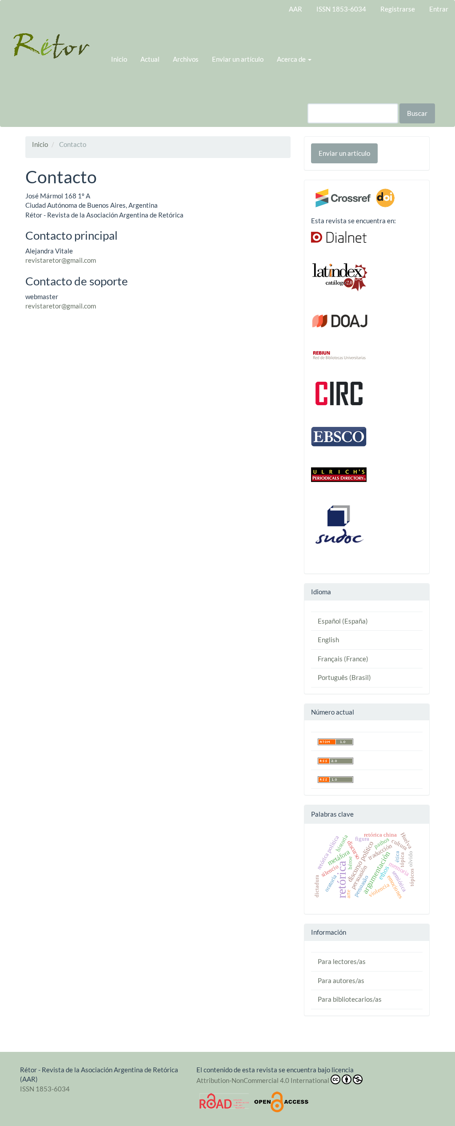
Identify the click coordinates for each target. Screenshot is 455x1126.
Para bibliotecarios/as (350, 999)
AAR (295, 9)
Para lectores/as (342, 961)
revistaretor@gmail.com (60, 260)
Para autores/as (341, 980)
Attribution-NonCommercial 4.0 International (262, 1080)
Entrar (438, 9)
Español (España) (343, 621)
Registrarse (397, 9)
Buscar (417, 113)
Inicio (119, 59)
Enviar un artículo (237, 59)
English (328, 640)
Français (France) (343, 659)
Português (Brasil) (344, 677)
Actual (150, 59)
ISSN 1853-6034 (341, 9)
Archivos (186, 59)
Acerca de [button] (292, 59)
